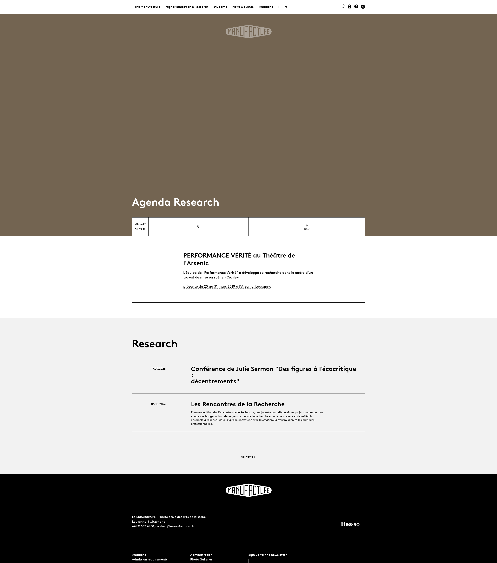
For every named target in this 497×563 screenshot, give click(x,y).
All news (247, 457)
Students (220, 7)
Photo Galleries (201, 559)
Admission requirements (150, 559)
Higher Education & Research (187, 7)
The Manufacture (147, 7)
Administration (201, 555)
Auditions (266, 7)
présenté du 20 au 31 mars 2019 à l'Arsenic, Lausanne (227, 286)
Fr (285, 7)
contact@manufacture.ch (175, 526)
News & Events (243, 7)
